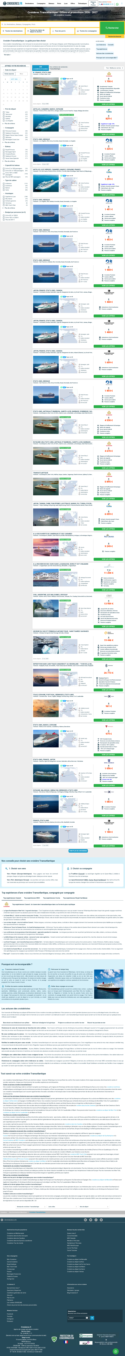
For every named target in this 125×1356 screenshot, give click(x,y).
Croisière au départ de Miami (76, 1266)
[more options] (121, 3)
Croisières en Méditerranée (15, 1233)
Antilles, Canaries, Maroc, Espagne (48, 109)
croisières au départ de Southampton (101, 1135)
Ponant (9, 1271)
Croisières (3, 1212)
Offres (73, 3)
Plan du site (10, 1297)
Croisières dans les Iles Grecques (17, 1235)
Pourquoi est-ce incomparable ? (106, 58)
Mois (21, 74)
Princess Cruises (23, 1159)
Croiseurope (11, 1269)
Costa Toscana (72, 1250)
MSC (86, 880)
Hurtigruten (10, 1279)
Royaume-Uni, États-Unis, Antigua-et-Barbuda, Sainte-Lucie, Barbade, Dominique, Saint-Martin (63, 442)
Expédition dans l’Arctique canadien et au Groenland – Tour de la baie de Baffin (63, 664)
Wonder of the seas (73, 1240)
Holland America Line (9, 1159)
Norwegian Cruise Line (14, 1274)
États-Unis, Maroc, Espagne (45, 725)
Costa (91, 880)
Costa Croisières (8, 1140)
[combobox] (51, 24)
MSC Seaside (71, 1238)
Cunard (81, 874)
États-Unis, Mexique (41, 139)
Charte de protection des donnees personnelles (22, 1305)
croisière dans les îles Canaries (85, 1105)
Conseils (111, 45)
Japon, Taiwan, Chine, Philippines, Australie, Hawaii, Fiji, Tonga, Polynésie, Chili (63, 503)
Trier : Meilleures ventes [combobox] (113, 68)
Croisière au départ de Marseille (77, 1259)
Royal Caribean (11, 1264)
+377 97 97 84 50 (29, 1343)
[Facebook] (85, 1219)
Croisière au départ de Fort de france (78, 1264)
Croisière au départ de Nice (75, 1262)
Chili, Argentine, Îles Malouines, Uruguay (50, 595)
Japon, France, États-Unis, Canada (47, 290)
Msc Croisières (11, 1259)
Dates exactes (9, 74)
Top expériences (101, 49)
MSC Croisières (20, 1140)
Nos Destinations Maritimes (18, 1212)
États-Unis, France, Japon (44, 759)
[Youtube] (90, 1219)
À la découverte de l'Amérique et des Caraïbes (52, 534)
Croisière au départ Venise (75, 1271)
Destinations (29, 3)
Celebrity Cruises (12, 1276)
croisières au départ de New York (106, 1110)
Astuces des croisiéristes (104, 53)
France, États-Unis (43, 72)
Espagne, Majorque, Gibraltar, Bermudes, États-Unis (55, 790)
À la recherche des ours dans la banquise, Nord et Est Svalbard (60, 564)
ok (92, 1318)
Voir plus (7, 54)
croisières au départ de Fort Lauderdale (15, 1112)
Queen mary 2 (71, 1233)
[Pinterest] (101, 1219)
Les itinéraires (101, 45)
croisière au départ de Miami (37, 1161)
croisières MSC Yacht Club (78, 1154)
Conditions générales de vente (16, 1292)
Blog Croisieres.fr (72, 1292)
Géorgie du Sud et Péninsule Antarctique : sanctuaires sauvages (61, 631)
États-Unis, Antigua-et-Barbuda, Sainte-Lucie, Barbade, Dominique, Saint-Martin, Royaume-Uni (63, 411)
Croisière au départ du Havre (76, 1269)
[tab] (12, 898)
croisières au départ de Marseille (102, 1180)
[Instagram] (96, 1219)
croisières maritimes (113, 1087)
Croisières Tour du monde (15, 1243)
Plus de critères (10, 123)
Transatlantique (40, 473)
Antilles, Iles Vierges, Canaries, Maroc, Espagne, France (56, 169)
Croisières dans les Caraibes (16, 1238)
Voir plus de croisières (78, 851)
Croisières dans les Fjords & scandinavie (19, 1240)
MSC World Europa (73, 1245)
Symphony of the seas (74, 1243)
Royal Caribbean (99, 880)
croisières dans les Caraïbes (74, 1124)
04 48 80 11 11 (27, 1333)
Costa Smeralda (72, 1235)
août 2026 (14, 79)
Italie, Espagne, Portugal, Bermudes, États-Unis (53, 695)
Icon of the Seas (72, 1248)
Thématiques (82, 3)
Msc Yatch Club (12, 1266)
